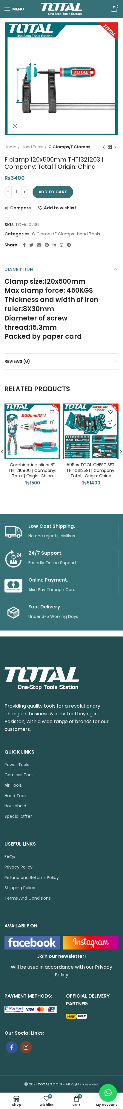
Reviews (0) (17, 361)
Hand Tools (32, 147)
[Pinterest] (47, 245)
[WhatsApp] (61, 245)
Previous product (104, 147)
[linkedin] (54, 245)
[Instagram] (26, 1047)
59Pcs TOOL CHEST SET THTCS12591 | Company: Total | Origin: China (90, 470)
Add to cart (53, 192)
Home (10, 147)
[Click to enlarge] (15, 126)
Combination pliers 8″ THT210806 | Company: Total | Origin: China (32, 470)
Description (18, 269)
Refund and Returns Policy (31, 878)
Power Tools (16, 765)
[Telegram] (69, 245)
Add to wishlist (60, 208)
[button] (52, 422)
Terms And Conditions (27, 898)
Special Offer (18, 816)
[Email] (39, 245)
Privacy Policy (18, 867)
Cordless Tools (19, 775)
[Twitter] (31, 245)
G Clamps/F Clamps (69, 147)
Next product (116, 147)
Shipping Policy (19, 888)
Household (15, 806)
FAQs (9, 857)
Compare (20, 208)
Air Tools (13, 785)
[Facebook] (24, 245)
